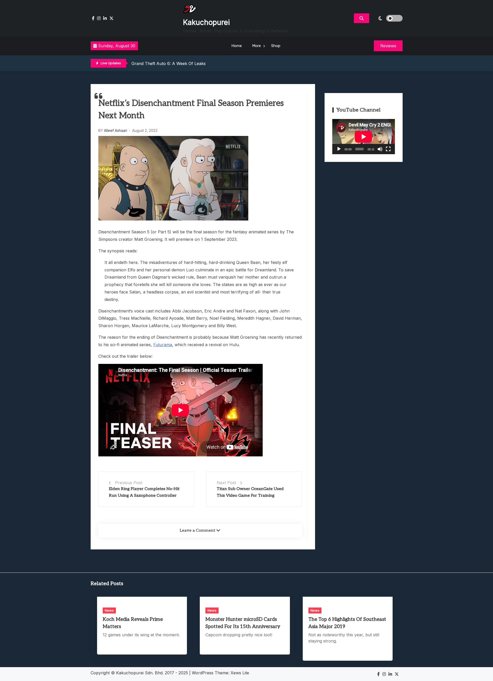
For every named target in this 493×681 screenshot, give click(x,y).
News (109, 610)
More (256, 45)
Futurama (162, 344)
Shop (275, 45)
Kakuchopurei (206, 22)
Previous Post (128, 482)
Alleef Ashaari (115, 130)
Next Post (226, 482)
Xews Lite (240, 672)
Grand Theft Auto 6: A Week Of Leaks (168, 63)
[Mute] (380, 149)
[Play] (339, 149)
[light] (387, 18)
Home (236, 45)
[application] (363, 136)
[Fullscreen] (388, 149)
